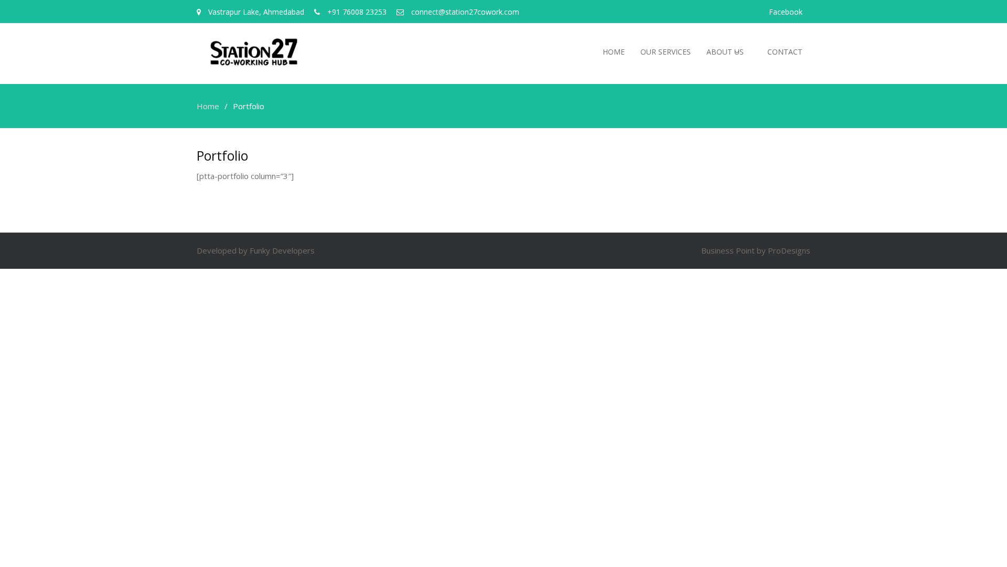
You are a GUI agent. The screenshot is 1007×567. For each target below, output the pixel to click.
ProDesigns (789, 250)
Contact (784, 52)
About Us (725, 52)
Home (614, 52)
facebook (785, 12)
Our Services (665, 52)
